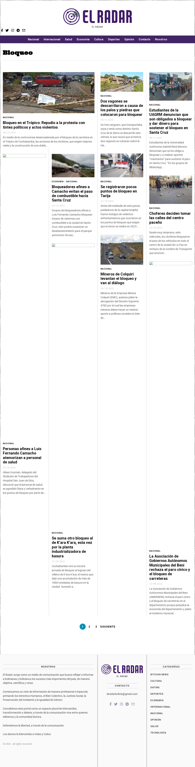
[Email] (189, 18)
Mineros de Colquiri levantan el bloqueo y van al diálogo (119, 278)
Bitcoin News (159, 674)
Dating (155, 687)
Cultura (98, 39)
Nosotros (161, 39)
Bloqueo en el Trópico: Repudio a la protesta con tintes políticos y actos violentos (44, 125)
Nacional (33, 39)
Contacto (144, 39)
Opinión (129, 39)
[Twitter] (173, 18)
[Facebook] (168, 18)
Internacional (52, 39)
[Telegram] (184, 18)
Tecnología (158, 732)
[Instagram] (179, 18)
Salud (68, 39)
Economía (83, 39)
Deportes (114, 39)
